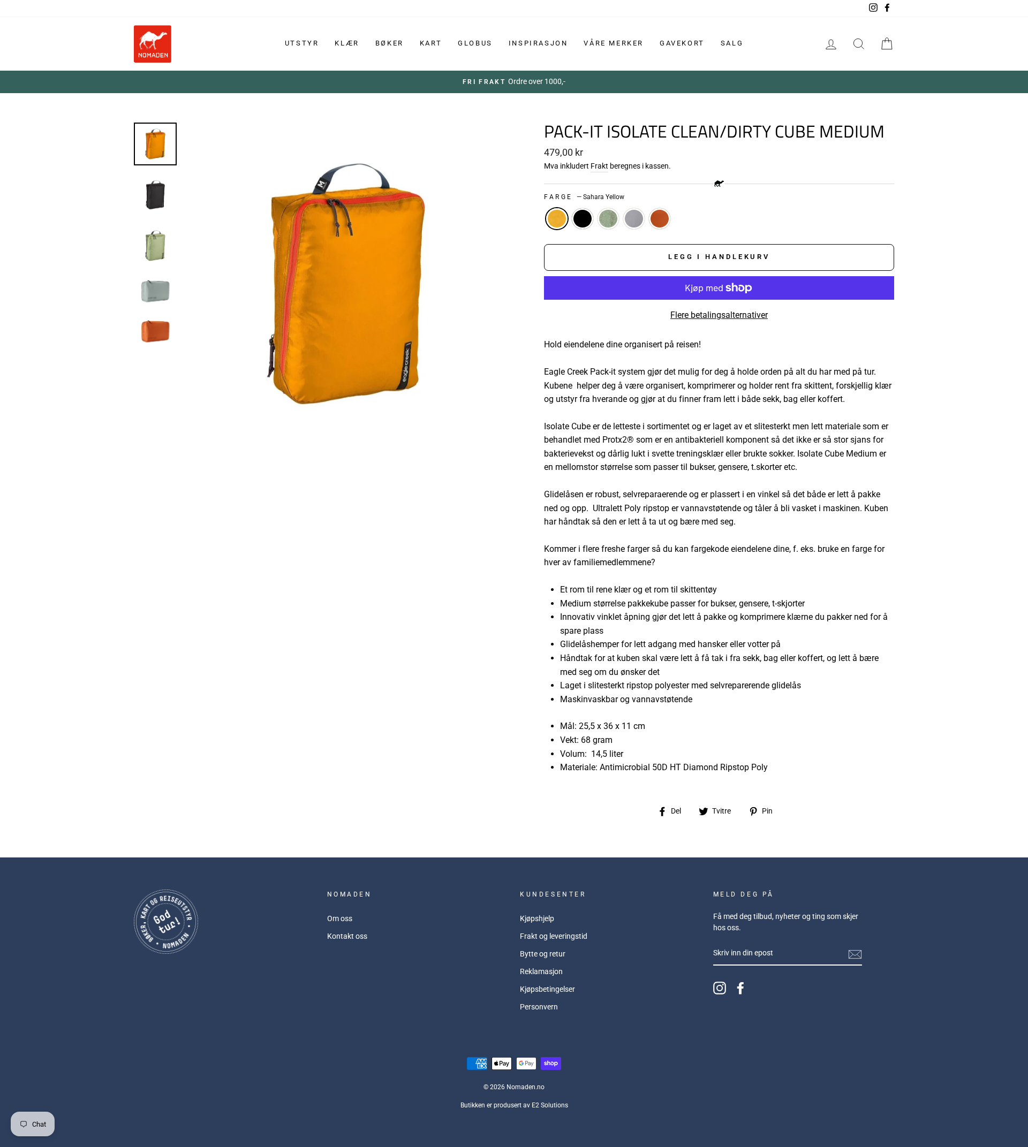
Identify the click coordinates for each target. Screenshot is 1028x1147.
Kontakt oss (347, 936)
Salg (732, 43)
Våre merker (614, 43)
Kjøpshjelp (537, 918)
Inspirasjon (538, 43)
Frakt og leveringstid (553, 936)
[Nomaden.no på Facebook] (740, 988)
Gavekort (682, 43)
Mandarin (659, 219)
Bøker (389, 43)
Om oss (339, 918)
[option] (514, 82)
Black (582, 219)
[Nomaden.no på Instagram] (719, 988)
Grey (634, 219)
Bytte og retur (542, 953)
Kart (431, 43)
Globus (475, 43)
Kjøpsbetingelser (547, 989)
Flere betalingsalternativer (719, 315)
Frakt (599, 166)
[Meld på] (855, 954)
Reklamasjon (541, 971)
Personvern (539, 1006)
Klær (347, 43)
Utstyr (302, 43)
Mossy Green (608, 219)
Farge (584, 197)
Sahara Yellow (557, 219)
